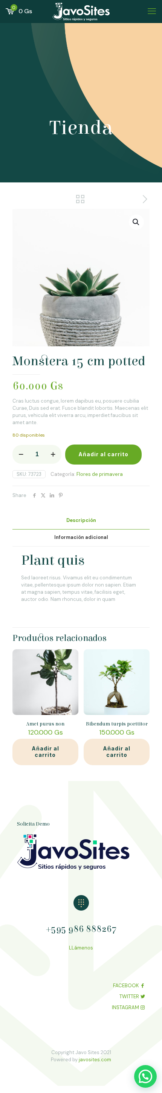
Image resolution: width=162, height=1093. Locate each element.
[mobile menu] (151, 11)
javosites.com (94, 1059)
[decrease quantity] (21, 454)
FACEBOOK (126, 985)
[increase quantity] (53, 454)
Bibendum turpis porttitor (117, 724)
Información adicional (81, 537)
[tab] (81, 520)
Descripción (81, 520)
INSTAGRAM (125, 1007)
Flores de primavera (99, 474)
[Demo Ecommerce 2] (81, 11)
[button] (136, 222)
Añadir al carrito (103, 454)
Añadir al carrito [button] (45, 751)
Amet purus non (45, 724)
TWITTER (129, 996)
